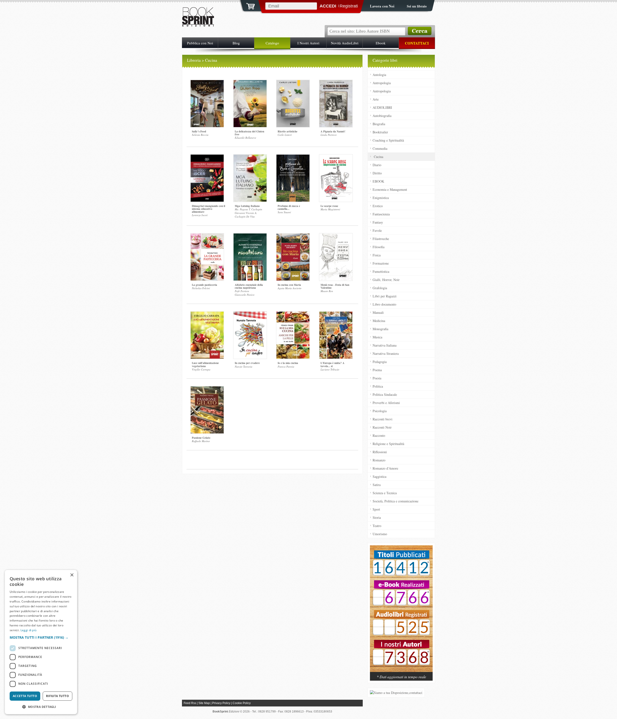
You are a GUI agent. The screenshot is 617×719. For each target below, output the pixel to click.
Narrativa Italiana (384, 345)
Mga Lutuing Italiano (247, 206)
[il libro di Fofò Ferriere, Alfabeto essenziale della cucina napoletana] (250, 257)
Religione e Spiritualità (388, 443)
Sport (376, 509)
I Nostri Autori (308, 43)
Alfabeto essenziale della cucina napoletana (249, 286)
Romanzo (379, 460)
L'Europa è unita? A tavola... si (332, 364)
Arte (376, 99)
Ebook (381, 43)
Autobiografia (382, 115)
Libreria (194, 60)
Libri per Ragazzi (384, 296)
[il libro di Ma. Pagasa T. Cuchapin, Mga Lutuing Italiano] (250, 178)
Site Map (204, 703)
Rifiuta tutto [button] (57, 696)
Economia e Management (390, 189)
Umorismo (380, 534)
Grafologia (380, 288)
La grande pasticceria (204, 285)
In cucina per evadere (247, 363)
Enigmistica (381, 197)
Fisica (377, 255)
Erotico (378, 206)
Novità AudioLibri (344, 43)
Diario (377, 165)
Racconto (379, 435)
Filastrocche (381, 238)
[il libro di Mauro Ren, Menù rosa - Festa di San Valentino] (336, 257)
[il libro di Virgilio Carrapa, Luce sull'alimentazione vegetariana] (207, 335)
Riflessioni (380, 452)
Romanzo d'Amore (385, 468)
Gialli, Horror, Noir (386, 279)
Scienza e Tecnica (385, 493)
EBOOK (378, 181)
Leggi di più (28, 630)
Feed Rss (190, 703)
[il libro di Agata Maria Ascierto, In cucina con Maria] (293, 257)
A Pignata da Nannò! (333, 131)
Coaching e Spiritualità (388, 140)
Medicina (379, 320)
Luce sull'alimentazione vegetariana (205, 364)
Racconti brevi (382, 419)
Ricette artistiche (287, 131)
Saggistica (379, 476)
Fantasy (378, 222)
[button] (41, 637)
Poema (377, 370)
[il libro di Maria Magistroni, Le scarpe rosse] (336, 178)
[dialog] (41, 642)
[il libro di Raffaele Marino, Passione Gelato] (207, 410)
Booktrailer (380, 132)
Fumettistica (381, 271)
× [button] (72, 575)
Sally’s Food (199, 131)
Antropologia (382, 83)
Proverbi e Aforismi (386, 402)
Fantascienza (381, 214)
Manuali (378, 312)
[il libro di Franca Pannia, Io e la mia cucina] (293, 335)
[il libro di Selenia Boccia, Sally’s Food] (207, 104)
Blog (236, 43)
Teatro (377, 525)
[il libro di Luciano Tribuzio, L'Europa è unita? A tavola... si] (336, 335)
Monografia (380, 329)
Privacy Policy (221, 703)
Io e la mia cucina (288, 363)
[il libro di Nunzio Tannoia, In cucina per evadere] (250, 335)
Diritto (377, 173)
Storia (377, 517)
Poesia (377, 378)
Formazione (381, 263)
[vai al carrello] (247, 5)
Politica (378, 386)
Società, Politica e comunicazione (395, 501)
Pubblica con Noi (200, 43)
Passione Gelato (201, 438)
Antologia (379, 74)
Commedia (380, 148)
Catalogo (272, 43)
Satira (377, 484)
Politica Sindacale (385, 394)
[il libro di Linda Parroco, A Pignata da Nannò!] (336, 104)
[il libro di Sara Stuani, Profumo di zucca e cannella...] (293, 178)
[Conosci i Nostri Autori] (401, 611)
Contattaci (417, 43)
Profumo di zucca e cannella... (289, 207)
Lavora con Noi (382, 6)
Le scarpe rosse (329, 206)
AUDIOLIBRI (382, 107)
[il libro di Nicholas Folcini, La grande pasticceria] (207, 257)
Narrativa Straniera (386, 353)
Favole (377, 230)
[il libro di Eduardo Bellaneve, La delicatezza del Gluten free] (250, 104)
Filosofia (378, 247)
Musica (377, 337)
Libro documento (384, 304)
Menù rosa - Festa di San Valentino (335, 286)
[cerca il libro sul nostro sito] (419, 31)
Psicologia (380, 411)
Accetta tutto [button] (25, 696)
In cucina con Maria (289, 285)
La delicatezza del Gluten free (249, 133)
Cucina (378, 156)
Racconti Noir (382, 427)
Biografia (379, 124)
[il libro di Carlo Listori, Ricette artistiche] (293, 104)
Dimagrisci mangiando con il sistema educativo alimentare (208, 209)
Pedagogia (380, 361)
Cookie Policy (242, 703)
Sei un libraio (417, 6)
